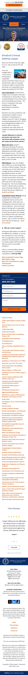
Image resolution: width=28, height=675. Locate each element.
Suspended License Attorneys (11, 338)
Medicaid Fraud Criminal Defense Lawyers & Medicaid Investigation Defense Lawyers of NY (12, 419)
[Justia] (18, 602)
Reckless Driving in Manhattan (11, 452)
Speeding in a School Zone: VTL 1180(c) (13, 361)
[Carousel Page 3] (16, 541)
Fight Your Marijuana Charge (11, 432)
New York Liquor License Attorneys (13, 499)
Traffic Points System (8, 332)
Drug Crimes (6, 399)
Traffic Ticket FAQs (7, 329)
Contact (14, 24)
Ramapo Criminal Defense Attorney (13, 455)
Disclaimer (14, 628)
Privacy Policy (14, 625)
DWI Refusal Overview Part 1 (11, 390)
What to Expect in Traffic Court (11, 370)
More (23, 24)
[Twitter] (10, 602)
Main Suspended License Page (12, 257)
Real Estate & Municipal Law (11, 468)
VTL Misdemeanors (8, 341)
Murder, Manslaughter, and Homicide (13, 411)
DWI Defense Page (8, 259)
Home (4, 24)
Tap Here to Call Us (14, 5)
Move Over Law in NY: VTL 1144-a (12, 363)
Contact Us (6, 276)
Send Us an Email (8, 192)
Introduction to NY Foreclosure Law (13, 471)
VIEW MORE (14, 547)
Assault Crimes (6, 406)
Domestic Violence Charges (10, 408)
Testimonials (6, 263)
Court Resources (7, 343)
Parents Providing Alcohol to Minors (13, 462)
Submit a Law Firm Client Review (14, 553)
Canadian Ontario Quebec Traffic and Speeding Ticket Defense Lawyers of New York (13, 356)
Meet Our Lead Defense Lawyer (13, 261)
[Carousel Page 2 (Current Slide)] (14, 541)
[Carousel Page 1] (11, 541)
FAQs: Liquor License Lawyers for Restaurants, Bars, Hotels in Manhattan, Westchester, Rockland (13, 495)
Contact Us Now (14, 309)
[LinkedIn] (14, 602)
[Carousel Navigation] (14, 541)
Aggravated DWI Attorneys (10, 392)
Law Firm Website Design (14, 673)
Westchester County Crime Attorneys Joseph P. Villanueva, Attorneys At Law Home (14, 17)
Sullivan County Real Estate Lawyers (13, 486)
